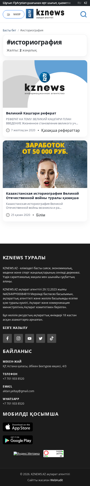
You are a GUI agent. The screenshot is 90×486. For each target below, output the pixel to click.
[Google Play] (45, 439)
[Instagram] (18, 338)
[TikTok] (51, 338)
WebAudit (56, 480)
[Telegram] (40, 338)
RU (79, 3)
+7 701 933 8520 (13, 379)
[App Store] (45, 427)
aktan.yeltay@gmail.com (18, 391)
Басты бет (9, 30)
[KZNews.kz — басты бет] (45, 13)
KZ (85, 3)
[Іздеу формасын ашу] (83, 14)
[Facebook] (7, 338)
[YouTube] (29, 338)
